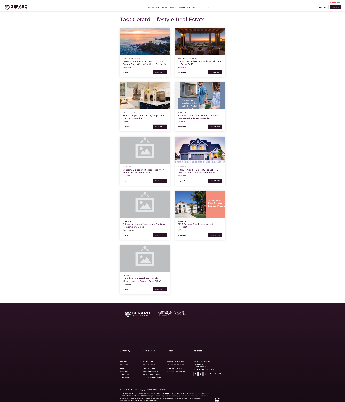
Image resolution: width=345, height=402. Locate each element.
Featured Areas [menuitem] (149, 368)
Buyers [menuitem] (165, 7)
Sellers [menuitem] (173, 7)
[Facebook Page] (196, 374)
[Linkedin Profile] (215, 374)
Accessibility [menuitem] (125, 371)
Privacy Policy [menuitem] (125, 377)
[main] (172, 151)
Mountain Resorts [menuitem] (150, 371)
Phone (323, 7)
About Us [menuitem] (123, 362)
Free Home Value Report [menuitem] (176, 368)
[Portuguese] (339, 2)
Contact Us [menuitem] (124, 374)
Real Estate (132, 58)
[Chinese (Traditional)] (336, 2)
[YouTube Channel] (200, 374)
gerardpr (128, 72)
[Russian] (337, 2)
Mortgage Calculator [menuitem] (176, 371)
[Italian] (340, 2)
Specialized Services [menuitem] (187, 7)
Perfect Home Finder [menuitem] (175, 362)
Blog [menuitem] (209, 7)
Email (336, 7)
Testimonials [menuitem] (125, 365)
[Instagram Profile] (205, 374)
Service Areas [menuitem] (153, 7)
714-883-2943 (199, 364)
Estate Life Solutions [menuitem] (151, 374)
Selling (139, 58)
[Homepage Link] (16, 7)
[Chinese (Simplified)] (334, 2)
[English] (331, 2)
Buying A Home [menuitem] (148, 362)
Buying (125, 58)
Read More (160, 72)
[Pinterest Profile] (220, 374)
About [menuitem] (201, 7)
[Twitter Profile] (210, 374)
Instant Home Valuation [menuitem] (177, 365)
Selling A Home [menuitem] (149, 365)
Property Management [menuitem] (152, 377)
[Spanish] (332, 2)
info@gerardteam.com (202, 361)
